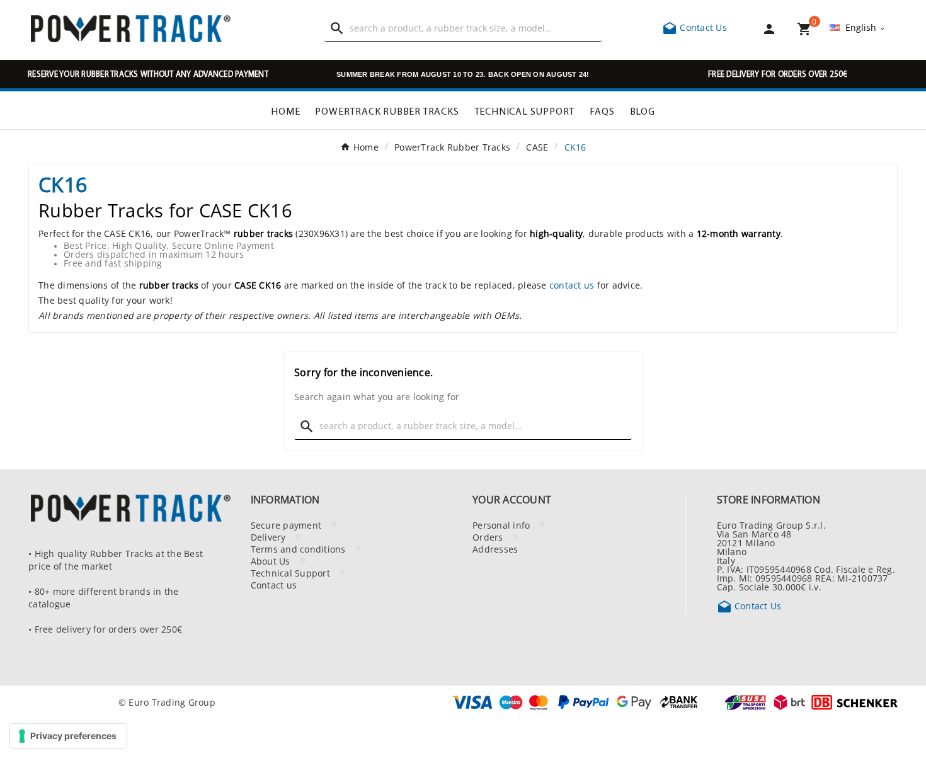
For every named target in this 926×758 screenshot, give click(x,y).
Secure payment (286, 524)
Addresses (495, 548)
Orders (487, 536)
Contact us (274, 584)
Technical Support (290, 572)
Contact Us (694, 27)
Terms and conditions (298, 548)
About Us (270, 560)
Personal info (501, 524)
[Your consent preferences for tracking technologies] (68, 736)
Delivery (268, 536)
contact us (572, 284)
